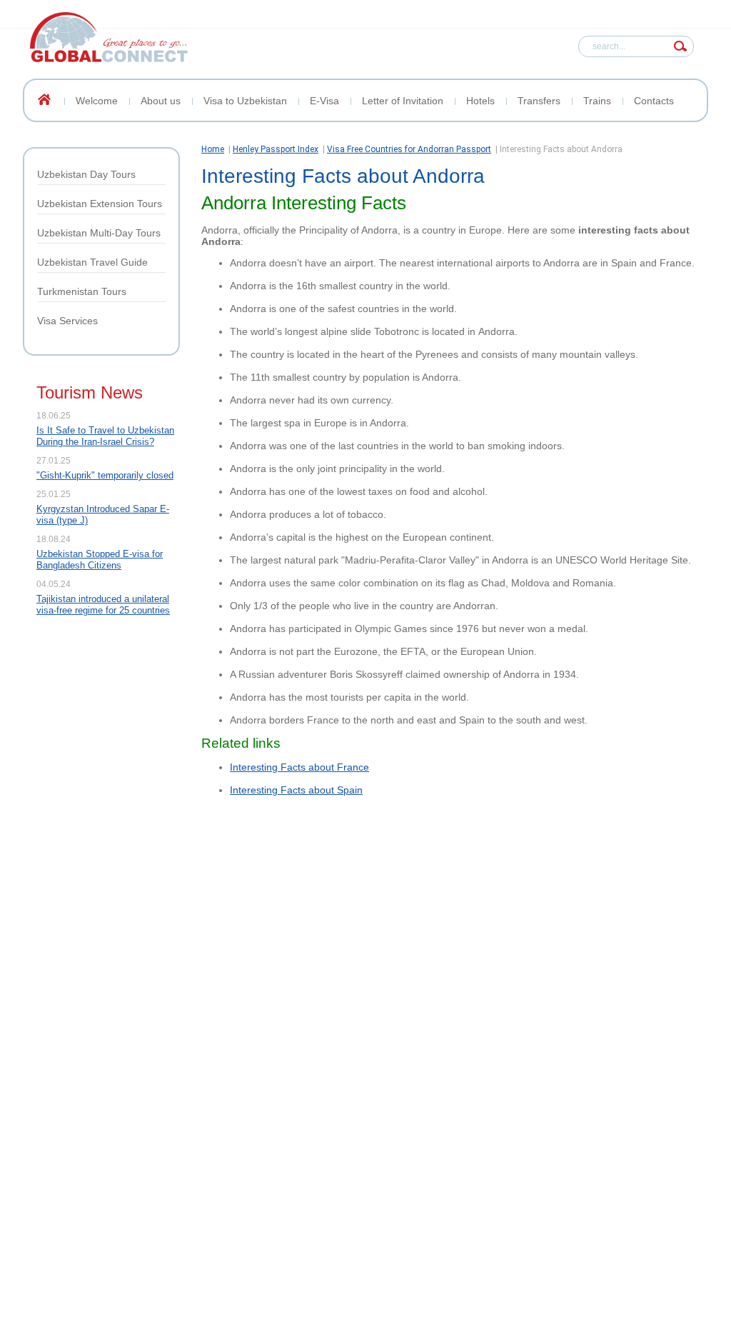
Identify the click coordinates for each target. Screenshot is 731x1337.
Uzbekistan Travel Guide (92, 262)
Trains (597, 100)
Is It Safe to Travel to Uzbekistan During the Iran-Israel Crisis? (105, 436)
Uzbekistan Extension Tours (99, 203)
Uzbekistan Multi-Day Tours (99, 233)
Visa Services (67, 320)
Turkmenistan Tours (81, 291)
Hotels (480, 100)
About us (161, 100)
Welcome (97, 100)
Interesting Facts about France (299, 767)
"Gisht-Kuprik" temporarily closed (104, 475)
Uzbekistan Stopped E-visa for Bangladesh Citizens (99, 560)
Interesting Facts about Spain (296, 790)
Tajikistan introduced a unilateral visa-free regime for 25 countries (103, 605)
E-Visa (324, 100)
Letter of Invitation (402, 100)
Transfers (539, 100)
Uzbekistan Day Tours (86, 174)
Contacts (654, 100)
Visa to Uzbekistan (245, 100)
